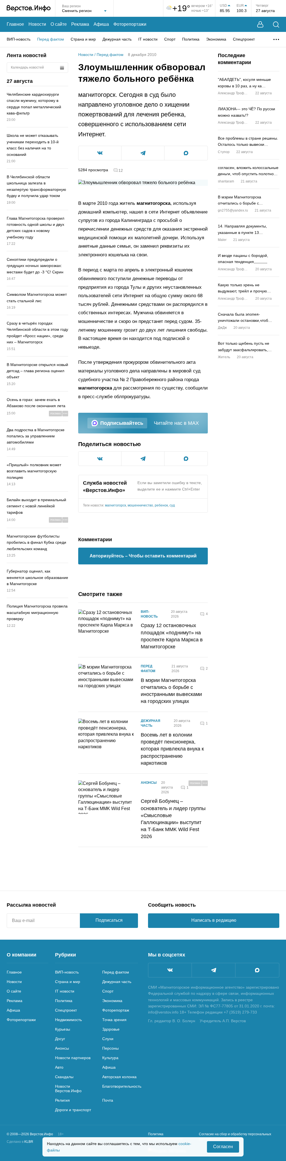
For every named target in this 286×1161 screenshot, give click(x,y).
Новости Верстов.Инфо (68, 1088)
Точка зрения (114, 1019)
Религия (62, 1100)
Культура (110, 1058)
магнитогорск (115, 505)
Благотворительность (121, 1086)
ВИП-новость (18, 39)
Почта (107, 1100)
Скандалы (64, 1077)
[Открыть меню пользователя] (260, 24)
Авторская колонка (119, 1077)
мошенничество (140, 505)
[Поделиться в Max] (186, 153)
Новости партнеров (72, 1058)
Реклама (80, 24)
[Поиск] (276, 24)
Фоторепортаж (115, 1010)
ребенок (161, 505)
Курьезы (62, 1029)
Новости (37, 24)
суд (172, 505)
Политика (190, 39)
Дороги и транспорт (73, 1110)
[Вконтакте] (170, 970)
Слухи (107, 1038)
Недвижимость (68, 1019)
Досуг (60, 1038)
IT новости (148, 39)
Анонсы (149, 783)
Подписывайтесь (121, 423)
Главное (15, 24)
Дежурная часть (117, 39)
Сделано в (20, 1142)
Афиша (101, 24)
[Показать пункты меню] (276, 39)
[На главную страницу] (29, 8)
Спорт (169, 39)
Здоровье (111, 1029)
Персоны (110, 1048)
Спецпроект (244, 39)
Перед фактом (50, 39)
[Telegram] (213, 970)
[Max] (257, 970)
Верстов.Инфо (104, 490)
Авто (59, 1067)
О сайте (59, 24)
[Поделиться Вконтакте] (99, 153)
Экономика (216, 39)
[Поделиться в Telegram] (142, 153)
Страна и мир (83, 39)
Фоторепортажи (129, 24)
